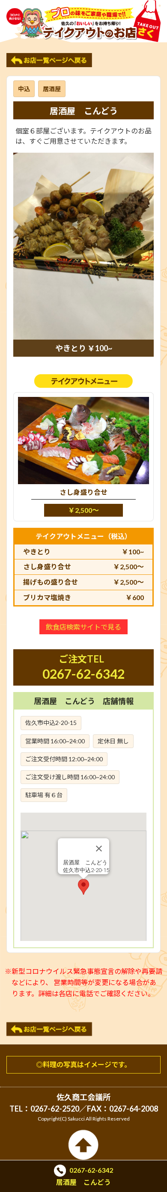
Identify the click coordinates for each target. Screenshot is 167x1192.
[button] (83, 887)
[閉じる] (99, 848)
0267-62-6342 (83, 673)
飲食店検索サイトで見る (83, 627)
